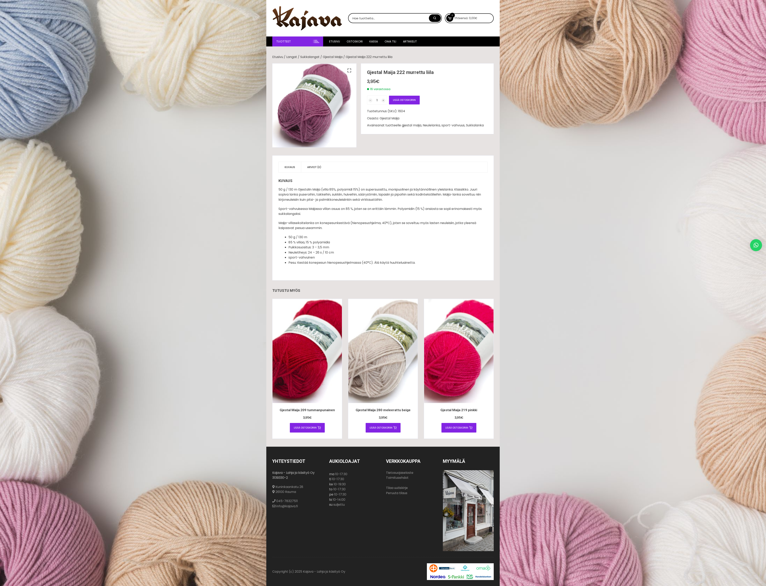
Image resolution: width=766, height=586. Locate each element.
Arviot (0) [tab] (314, 167)
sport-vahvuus (453, 125)
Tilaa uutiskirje (397, 488)
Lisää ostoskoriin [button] (305, 427)
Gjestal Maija (333, 57)
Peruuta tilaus (396, 493)
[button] (349, 71)
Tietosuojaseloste (399, 472)
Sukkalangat (310, 57)
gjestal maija (411, 125)
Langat (291, 57)
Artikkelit (410, 41)
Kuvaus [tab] (290, 167)
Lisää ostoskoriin (404, 100)
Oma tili (390, 41)
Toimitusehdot (397, 477)
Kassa (373, 41)
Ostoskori (355, 41)
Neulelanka (431, 125)
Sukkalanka (475, 125)
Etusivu (334, 41)
